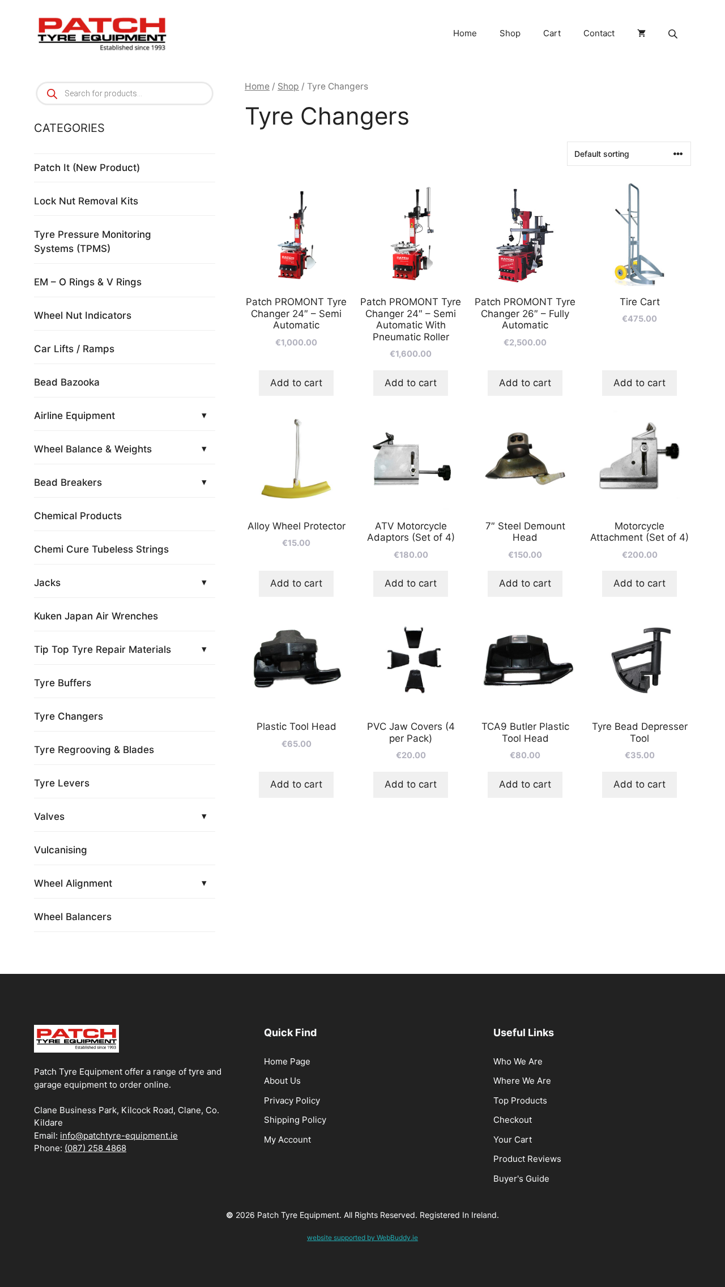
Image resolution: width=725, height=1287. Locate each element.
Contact (599, 33)
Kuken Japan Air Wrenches (96, 616)
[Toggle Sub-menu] (204, 415)
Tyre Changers (68, 716)
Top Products (520, 1100)
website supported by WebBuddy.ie (362, 1237)
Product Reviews (527, 1158)
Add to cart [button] (296, 382)
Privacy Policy (292, 1100)
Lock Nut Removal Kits (86, 201)
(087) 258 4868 (95, 1148)
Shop (510, 33)
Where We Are (522, 1080)
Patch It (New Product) (87, 167)
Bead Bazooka (67, 382)
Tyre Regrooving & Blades (94, 749)
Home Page (287, 1061)
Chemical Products (78, 515)
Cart (552, 33)
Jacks (47, 582)
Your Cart (512, 1139)
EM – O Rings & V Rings (88, 282)
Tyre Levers (61, 783)
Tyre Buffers (62, 683)
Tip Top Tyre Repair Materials (102, 649)
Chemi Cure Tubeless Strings (101, 549)
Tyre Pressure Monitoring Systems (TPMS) (92, 242)
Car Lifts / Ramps (74, 348)
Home (465, 33)
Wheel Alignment (73, 883)
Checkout (512, 1119)
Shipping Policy (295, 1119)
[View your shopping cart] (641, 33)
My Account (287, 1139)
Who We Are (518, 1061)
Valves (49, 816)
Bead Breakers (68, 482)
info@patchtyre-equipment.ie (119, 1135)
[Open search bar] (674, 34)
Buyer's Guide (521, 1178)
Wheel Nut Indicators (82, 315)
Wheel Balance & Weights (93, 449)
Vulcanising (60, 850)
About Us (282, 1080)
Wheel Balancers (73, 916)
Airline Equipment (74, 415)
